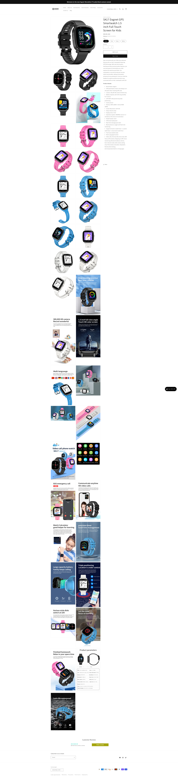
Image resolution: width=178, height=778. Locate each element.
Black (106, 41)
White (123, 41)
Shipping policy (85, 774)
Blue (117, 41)
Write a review (100, 744)
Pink (112, 41)
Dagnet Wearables (57, 774)
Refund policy (64, 774)
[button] (119, 9)
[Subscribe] (74, 757)
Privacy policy (70, 774)
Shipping (105, 36)
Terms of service (78, 774)
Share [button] (106, 164)
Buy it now (115, 56)
